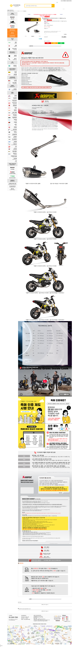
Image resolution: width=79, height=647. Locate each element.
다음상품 (61, 14)
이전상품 (29, 14)
